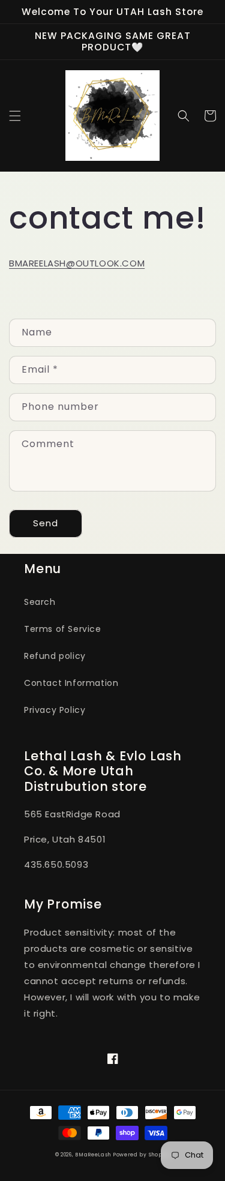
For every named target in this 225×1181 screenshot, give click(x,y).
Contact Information (71, 683)
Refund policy (55, 656)
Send (45, 523)
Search (40, 602)
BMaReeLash (94, 1154)
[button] (15, 116)
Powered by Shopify (141, 1154)
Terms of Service (62, 629)
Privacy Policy (54, 710)
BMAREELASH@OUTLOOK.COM (77, 263)
